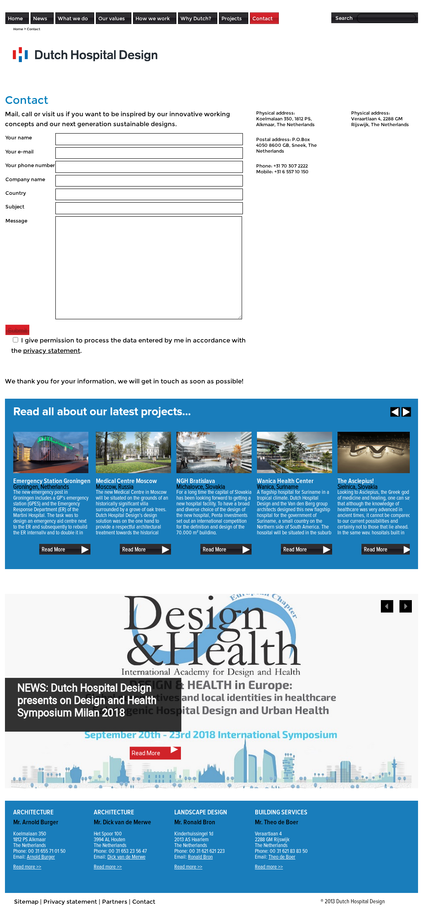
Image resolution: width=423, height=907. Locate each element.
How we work (152, 18)
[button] (405, 606)
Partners (114, 901)
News (40, 18)
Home (15, 18)
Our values (111, 18)
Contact (262, 18)
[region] (211, 697)
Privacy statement (70, 901)
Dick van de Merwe (126, 857)
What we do (73, 18)
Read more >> (27, 867)
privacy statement (51, 350)
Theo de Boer (282, 857)
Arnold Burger (41, 857)
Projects (231, 18)
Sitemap (26, 901)
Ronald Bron (200, 857)
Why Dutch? (196, 18)
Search (344, 18)
